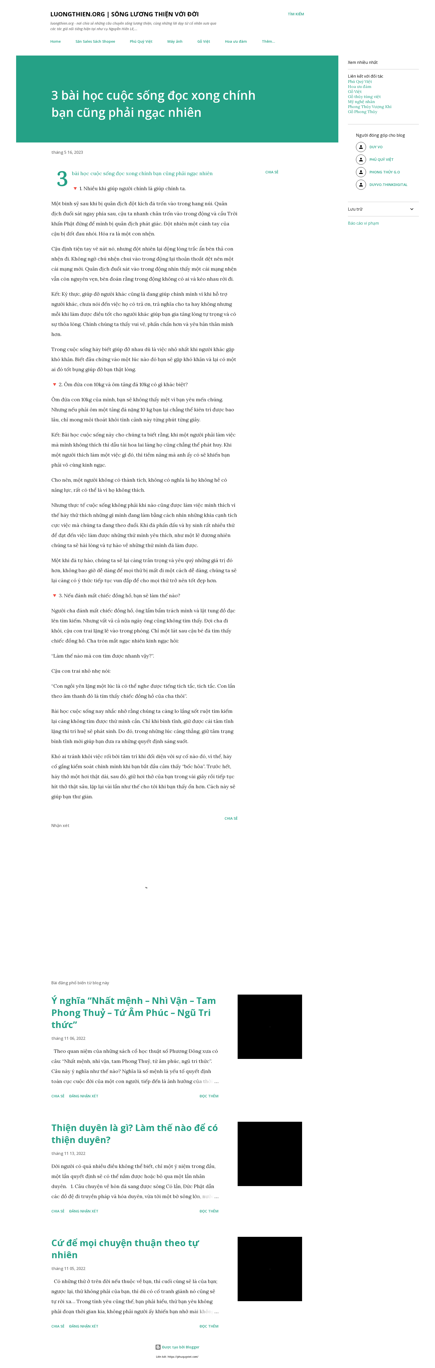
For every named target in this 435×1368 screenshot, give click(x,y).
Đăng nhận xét (83, 1096)
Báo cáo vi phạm (363, 223)
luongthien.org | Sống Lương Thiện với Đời (124, 14)
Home (55, 41)
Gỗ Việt (203, 41)
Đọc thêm (209, 1096)
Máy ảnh (175, 41)
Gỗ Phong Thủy (362, 111)
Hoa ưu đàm (236, 41)
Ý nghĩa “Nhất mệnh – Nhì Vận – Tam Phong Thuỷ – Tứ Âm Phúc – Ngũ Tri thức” (133, 1012)
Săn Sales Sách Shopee (95, 41)
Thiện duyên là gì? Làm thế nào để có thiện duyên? (134, 1133)
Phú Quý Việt (141, 41)
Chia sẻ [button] (271, 172)
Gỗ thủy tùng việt (364, 96)
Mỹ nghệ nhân (361, 101)
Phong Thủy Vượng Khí (369, 106)
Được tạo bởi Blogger (180, 1347)
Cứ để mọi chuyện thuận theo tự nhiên (125, 1249)
